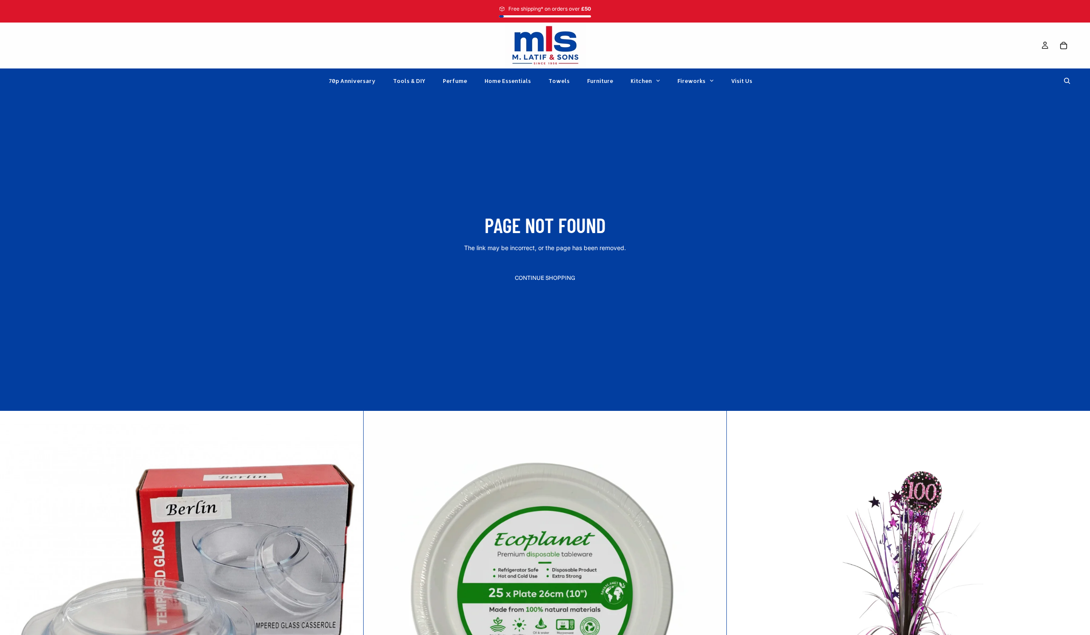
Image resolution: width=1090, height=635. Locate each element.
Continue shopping (545, 278)
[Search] (1067, 80)
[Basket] (1063, 45)
